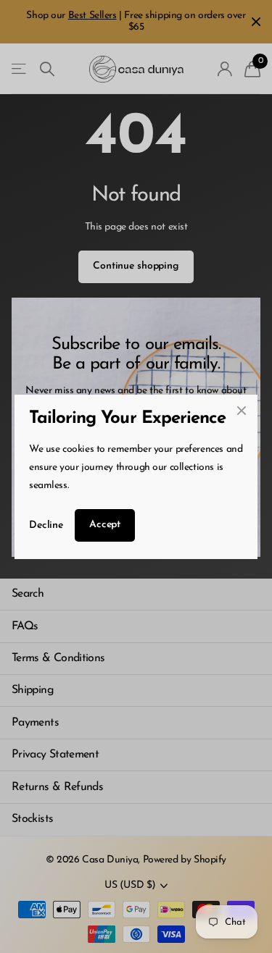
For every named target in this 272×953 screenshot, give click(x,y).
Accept (104, 524)
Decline (46, 524)
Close (241, 411)
